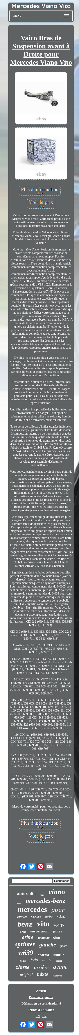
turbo (49, 916)
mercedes (32, 909)
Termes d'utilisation (41, 1010)
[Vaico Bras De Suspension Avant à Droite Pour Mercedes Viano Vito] (41, 98)
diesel (59, 960)
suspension (39, 931)
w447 (59, 925)
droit (23, 931)
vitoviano (36, 916)
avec (19, 903)
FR (44, 1016)
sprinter (25, 944)
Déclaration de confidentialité (41, 1003)
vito (43, 923)
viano (56, 892)
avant (60, 966)
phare (63, 946)
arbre (27, 937)
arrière (41, 967)
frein (34, 960)
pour (58, 909)
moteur (58, 955)
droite (47, 960)
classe (23, 967)
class (23, 960)
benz (25, 924)
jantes (57, 931)
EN (38, 1016)
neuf (42, 895)
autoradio (26, 893)
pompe (22, 916)
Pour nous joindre (41, 997)
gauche (47, 945)
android (43, 955)
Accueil (41, 990)
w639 (25, 953)
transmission (49, 937)
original (26, 974)
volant (61, 916)
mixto (42, 974)
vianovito (57, 975)
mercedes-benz (45, 900)
